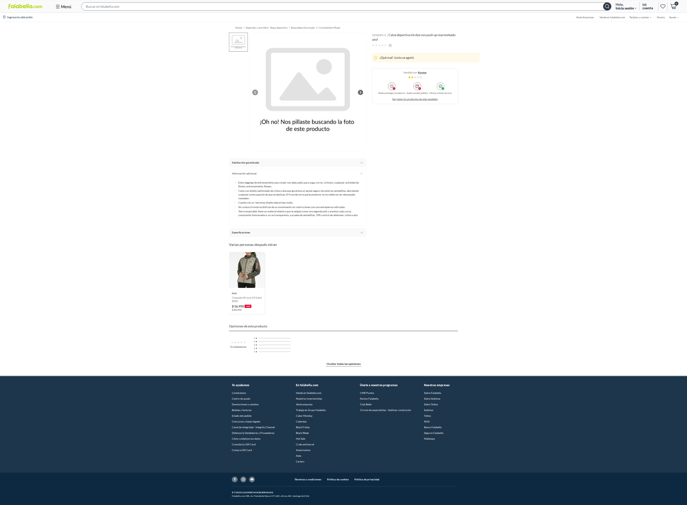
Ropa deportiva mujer (303, 27)
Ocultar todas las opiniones (344, 363)
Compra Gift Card (242, 450)
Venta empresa (304, 404)
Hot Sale (300, 438)
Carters (300, 461)
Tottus (427, 415)
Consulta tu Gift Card (244, 444)
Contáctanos (239, 392)
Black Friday (303, 427)
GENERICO (379, 35)
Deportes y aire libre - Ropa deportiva (266, 27)
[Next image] (360, 92)
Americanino (303, 450)
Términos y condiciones (307, 479)
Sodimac (428, 410)
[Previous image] (255, 92)
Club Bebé (365, 404)
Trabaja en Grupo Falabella (311, 410)
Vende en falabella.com (308, 392)
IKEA (427, 421)
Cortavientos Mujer (329, 27)
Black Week (302, 432)
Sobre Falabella (432, 392)
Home (238, 27)
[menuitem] (638, 17)
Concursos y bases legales (246, 421)
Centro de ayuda (241, 398)
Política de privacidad (366, 479)
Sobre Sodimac (432, 398)
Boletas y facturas (242, 410)
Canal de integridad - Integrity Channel (253, 427)
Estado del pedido (242, 415)
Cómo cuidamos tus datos (246, 438)
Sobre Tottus (431, 404)
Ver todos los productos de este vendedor (415, 99)
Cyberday (301, 421)
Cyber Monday (304, 415)
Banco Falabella (433, 427)
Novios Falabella (369, 398)
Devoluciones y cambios (245, 404)
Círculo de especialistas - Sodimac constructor (385, 410)
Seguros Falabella (433, 432)
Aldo (298, 455)
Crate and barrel (305, 444)
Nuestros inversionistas (309, 398)
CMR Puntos (367, 392)
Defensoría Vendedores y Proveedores (253, 432)
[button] (346, 6)
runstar (422, 72)
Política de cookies (338, 479)
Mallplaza (429, 438)
